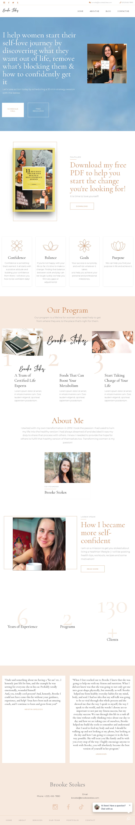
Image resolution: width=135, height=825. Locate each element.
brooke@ (76, 798)
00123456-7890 (127, 2)
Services (37, 820)
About (22, 820)
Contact (90, 820)
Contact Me (123, 11)
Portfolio (73, 820)
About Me (94, 11)
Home (80, 11)
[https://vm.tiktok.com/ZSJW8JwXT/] (81, 807)
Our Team (54, 820)
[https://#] (4, 2)
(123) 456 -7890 (52, 796)
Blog (108, 11)
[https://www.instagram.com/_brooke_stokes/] (55, 807)
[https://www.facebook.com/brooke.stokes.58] (68, 807)
